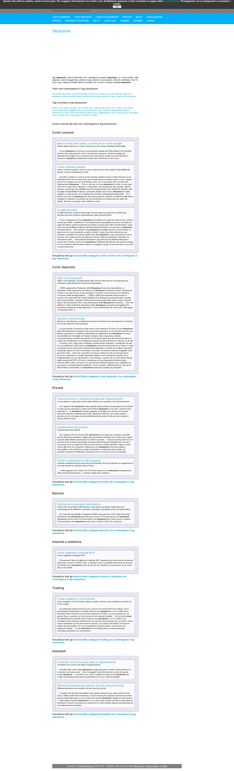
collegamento (117, 110)
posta (66, 108)
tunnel (130, 108)
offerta (85, 108)
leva (72, 112)
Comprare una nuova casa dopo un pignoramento (86, 662)
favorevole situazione (61, 94)
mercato (65, 112)
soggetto (72, 110)
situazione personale (91, 96)
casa (99, 110)
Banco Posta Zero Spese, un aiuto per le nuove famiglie (89, 143)
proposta (97, 108)
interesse (56, 112)
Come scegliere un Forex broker (76, 598)
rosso (67, 115)
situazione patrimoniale (71, 96)
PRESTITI (127, 17)
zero (79, 108)
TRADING (124, 20)
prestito (73, 108)
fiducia (87, 115)
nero (112, 108)
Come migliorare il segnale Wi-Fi (76, 552)
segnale (106, 110)
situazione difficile (114, 94)
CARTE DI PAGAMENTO (107, 17)
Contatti (163, 766)
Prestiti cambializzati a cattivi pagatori (78, 460)
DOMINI (150, 20)
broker (126, 110)
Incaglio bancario (67, 210)
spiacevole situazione (125, 96)
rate (90, 108)
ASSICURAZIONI (154, 17)
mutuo (119, 112)
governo (105, 108)
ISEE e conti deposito (69, 278)
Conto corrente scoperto (71, 167)
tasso (95, 112)
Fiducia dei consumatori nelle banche (79, 504)
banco (55, 108)
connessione (90, 110)
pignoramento (105, 112)
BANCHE (56, 20)
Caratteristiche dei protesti (72, 427)
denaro (94, 115)
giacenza (79, 115)
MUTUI (139, 17)
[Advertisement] (95, 55)
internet (80, 110)
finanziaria (63, 110)
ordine (89, 112)
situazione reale (108, 96)
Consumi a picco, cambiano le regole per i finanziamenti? (90, 398)
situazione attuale (79, 94)
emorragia (133, 112)
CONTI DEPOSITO (83, 17)
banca (55, 110)
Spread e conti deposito (71, 318)
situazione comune (96, 94)
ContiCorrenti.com (86, 766)
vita (113, 112)
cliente (61, 115)
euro (61, 108)
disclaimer (138, 766)
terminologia (80, 112)
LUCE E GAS (110, 20)
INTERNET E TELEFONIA (77, 20)
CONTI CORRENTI (61, 17)
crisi (124, 108)
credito (118, 108)
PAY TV (96, 20)
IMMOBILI (138, 20)
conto (54, 115)
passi (125, 112)
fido (72, 115)
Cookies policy (152, 766)
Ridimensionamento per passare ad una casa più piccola (90, 685)
